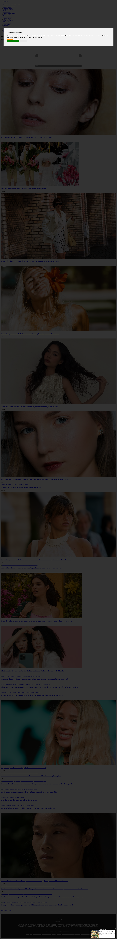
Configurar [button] (23, 40)
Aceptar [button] (10, 40)
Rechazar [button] (16, 40)
